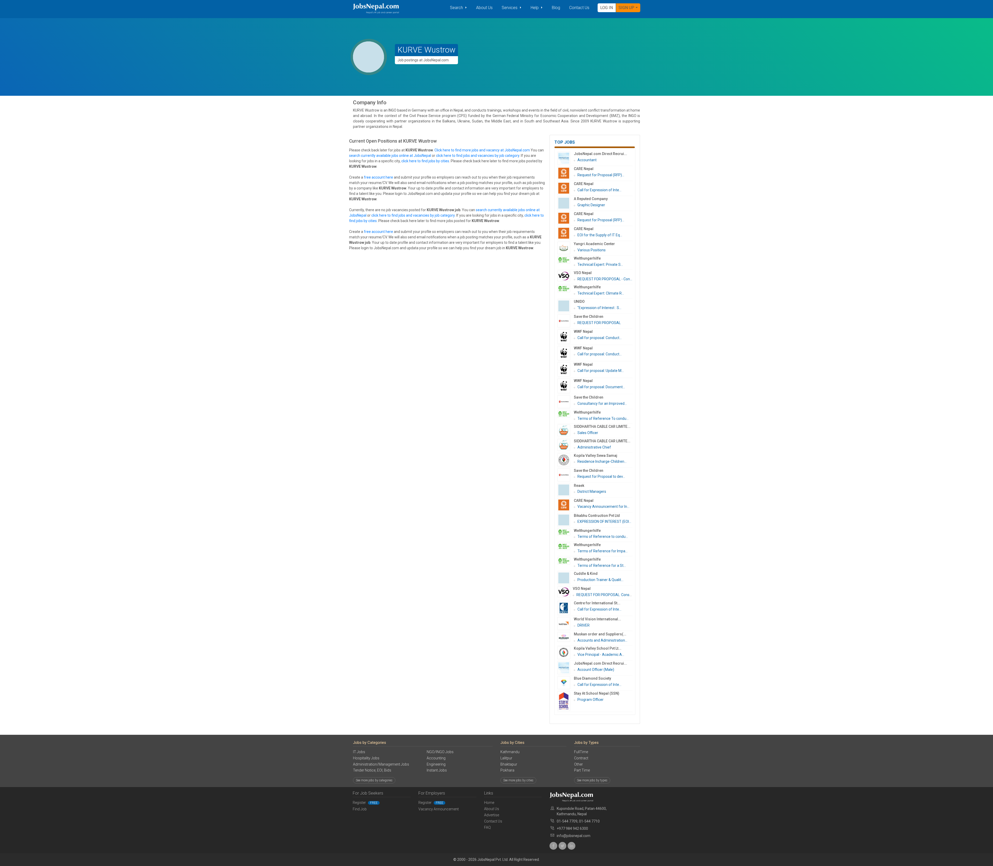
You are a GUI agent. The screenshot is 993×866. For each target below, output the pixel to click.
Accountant (587, 160)
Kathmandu (510, 752)
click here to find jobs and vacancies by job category (477, 155)
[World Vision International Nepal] (565, 623)
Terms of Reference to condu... (602, 536)
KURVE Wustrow (426, 50)
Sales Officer (587, 433)
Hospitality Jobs (366, 758)
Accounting (436, 758)
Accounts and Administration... (602, 640)
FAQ (487, 827)
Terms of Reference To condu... (603, 418)
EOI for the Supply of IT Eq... (599, 235)
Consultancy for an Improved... (602, 403)
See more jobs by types (592, 780)
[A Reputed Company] (565, 203)
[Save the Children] (565, 320)
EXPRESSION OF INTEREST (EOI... (604, 521)
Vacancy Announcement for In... (603, 506)
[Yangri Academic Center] (565, 248)
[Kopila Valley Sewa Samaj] (565, 459)
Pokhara (507, 770)
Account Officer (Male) (595, 669)
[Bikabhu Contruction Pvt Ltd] (565, 519)
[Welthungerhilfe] (565, 259)
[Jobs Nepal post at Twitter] (562, 846)
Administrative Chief (594, 447)
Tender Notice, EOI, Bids (372, 770)
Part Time (582, 770)
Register (365, 803)
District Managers (591, 491)
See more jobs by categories (374, 780)
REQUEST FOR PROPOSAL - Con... (604, 279)
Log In (606, 7)
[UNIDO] (565, 305)
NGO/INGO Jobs (440, 752)
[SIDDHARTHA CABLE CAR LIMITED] (565, 430)
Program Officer (590, 700)
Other (578, 764)
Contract (581, 758)
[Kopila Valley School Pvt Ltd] (565, 652)
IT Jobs (359, 752)
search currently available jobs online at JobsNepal (390, 155)
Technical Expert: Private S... (600, 264)
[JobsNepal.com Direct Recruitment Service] (565, 158)
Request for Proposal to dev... (601, 476)
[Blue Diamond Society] (565, 682)
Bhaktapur (508, 764)
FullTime (581, 752)
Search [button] (457, 7)
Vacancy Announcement (438, 809)
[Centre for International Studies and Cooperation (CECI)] (565, 608)
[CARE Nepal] (565, 173)
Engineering (436, 764)
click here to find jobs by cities (425, 161)
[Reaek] (565, 489)
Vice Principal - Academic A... (600, 654)
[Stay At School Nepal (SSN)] (565, 701)
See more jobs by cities (518, 780)
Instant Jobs (437, 770)
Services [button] (510, 7)
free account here (378, 177)
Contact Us (579, 7)
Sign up (626, 7)
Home (489, 803)
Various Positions (591, 250)
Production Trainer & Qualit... (600, 580)
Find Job (360, 809)
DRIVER (583, 625)
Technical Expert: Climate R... (600, 293)
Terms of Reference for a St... (601, 565)
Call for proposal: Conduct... (599, 338)
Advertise (491, 815)
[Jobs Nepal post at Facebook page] (553, 846)
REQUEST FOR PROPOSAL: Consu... (605, 595)
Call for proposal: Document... (601, 387)
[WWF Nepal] (565, 336)
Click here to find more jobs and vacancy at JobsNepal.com (482, 150)
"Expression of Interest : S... (599, 308)
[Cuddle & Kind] (565, 577)
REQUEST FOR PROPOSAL (599, 323)
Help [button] (535, 7)
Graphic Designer (591, 205)
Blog (556, 7)
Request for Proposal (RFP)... (600, 175)
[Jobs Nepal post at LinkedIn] (571, 846)
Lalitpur (506, 758)
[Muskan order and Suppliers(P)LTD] (565, 637)
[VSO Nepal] (565, 276)
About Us (484, 7)
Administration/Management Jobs (381, 764)
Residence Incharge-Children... (602, 461)
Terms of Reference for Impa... (602, 551)
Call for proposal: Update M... (600, 371)
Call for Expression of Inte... (599, 190)
